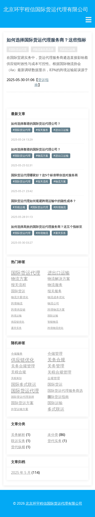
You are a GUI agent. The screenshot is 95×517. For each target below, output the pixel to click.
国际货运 (18, 291)
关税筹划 (16, 378)
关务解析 (18, 434)
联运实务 (18, 440)
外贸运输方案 (19, 409)
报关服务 (55, 291)
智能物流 (53, 322)
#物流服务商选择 (43, 49)
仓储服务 (17, 354)
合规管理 (54, 378)
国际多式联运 (23, 384)
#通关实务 (59, 233)
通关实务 (16, 328)
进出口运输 (59, 272)
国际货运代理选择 (22, 397)
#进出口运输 (67, 49)
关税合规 (18, 371)
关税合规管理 (59, 372)
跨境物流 (17, 303)
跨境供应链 (18, 309)
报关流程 (18, 284)
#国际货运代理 (18, 49)
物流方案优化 (19, 297)
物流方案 (19, 278)
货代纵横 (18, 447)
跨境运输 (16, 315)
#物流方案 (42, 156)
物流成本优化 (56, 297)
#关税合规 (19, 207)
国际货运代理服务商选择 (65, 391)
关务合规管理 (23, 366)
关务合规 (56, 360)
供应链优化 (17, 322)
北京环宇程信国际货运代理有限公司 (54, 503)
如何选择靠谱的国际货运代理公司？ (36, 123)
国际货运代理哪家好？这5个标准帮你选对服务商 (44, 175)
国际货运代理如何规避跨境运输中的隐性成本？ (43, 201)
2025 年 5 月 (21, 472)
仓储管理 (55, 353)
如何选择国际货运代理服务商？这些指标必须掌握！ (46, 40)
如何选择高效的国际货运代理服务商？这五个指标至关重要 (46, 226)
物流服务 (55, 284)
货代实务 (55, 440)
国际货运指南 (58, 396)
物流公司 (53, 303)
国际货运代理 (25, 272)
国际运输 (53, 315)
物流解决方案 (59, 278)
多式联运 (56, 409)
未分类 (53, 434)
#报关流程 (42, 181)
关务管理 (56, 366)
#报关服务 (42, 130)
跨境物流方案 (56, 309)
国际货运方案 (22, 402)
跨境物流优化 (55, 328)
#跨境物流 (59, 207)
